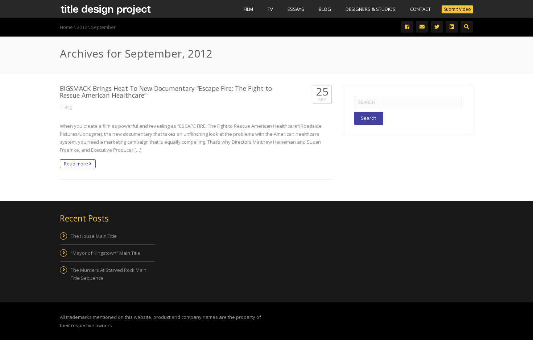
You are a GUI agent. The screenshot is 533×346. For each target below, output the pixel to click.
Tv (270, 9)
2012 (82, 27)
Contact (420, 9)
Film (248, 9)
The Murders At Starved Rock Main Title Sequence (108, 274)
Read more (76, 163)
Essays (296, 9)
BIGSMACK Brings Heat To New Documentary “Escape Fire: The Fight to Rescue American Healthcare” (166, 92)
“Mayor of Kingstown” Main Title (105, 253)
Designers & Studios (371, 9)
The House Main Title (94, 236)
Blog (325, 9)
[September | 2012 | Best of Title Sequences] (105, 9)
